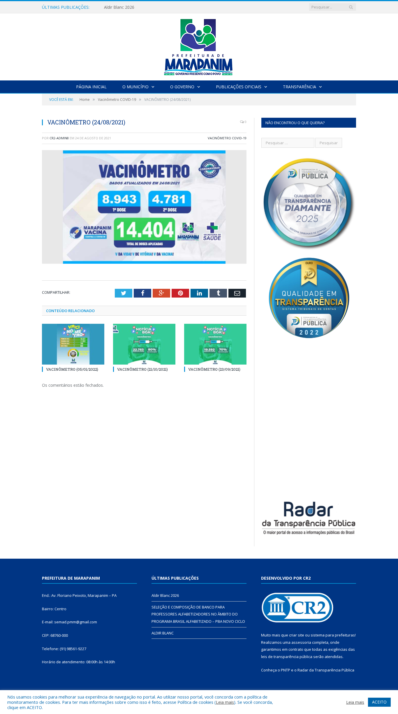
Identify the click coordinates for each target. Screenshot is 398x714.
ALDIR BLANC (163, 633)
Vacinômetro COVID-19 (227, 138)
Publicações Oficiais (238, 86)
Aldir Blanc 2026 (165, 595)
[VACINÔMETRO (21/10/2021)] (144, 344)
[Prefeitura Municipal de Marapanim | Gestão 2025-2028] (199, 45)
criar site (296, 635)
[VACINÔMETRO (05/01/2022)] (73, 344)
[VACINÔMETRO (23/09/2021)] (215, 344)
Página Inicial (91, 86)
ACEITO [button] (379, 702)
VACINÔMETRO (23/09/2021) (214, 369)
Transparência (299, 86)
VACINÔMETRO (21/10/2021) (142, 369)
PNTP (285, 670)
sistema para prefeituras (333, 635)
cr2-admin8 (59, 138)
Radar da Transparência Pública (325, 670)
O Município (135, 86)
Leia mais (225, 702)
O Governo (182, 86)
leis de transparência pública (286, 656)
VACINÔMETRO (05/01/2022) (72, 369)
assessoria (301, 642)
